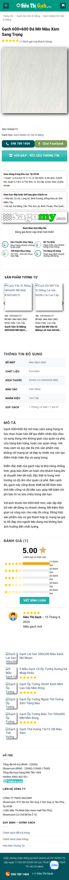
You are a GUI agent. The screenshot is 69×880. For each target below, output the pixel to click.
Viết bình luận (34, 600)
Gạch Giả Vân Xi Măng (28, 16)
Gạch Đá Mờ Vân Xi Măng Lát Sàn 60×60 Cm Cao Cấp (47, 328)
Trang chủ (8, 16)
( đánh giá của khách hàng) (36, 41)
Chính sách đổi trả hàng (16, 832)
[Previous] (5, 310)
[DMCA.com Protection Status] (13, 780)
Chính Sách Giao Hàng (15, 839)
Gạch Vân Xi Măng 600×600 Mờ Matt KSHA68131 (15, 328)
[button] (6, 6)
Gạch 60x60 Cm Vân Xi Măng (29, 135)
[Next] (62, 310)
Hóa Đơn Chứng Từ (14, 845)
